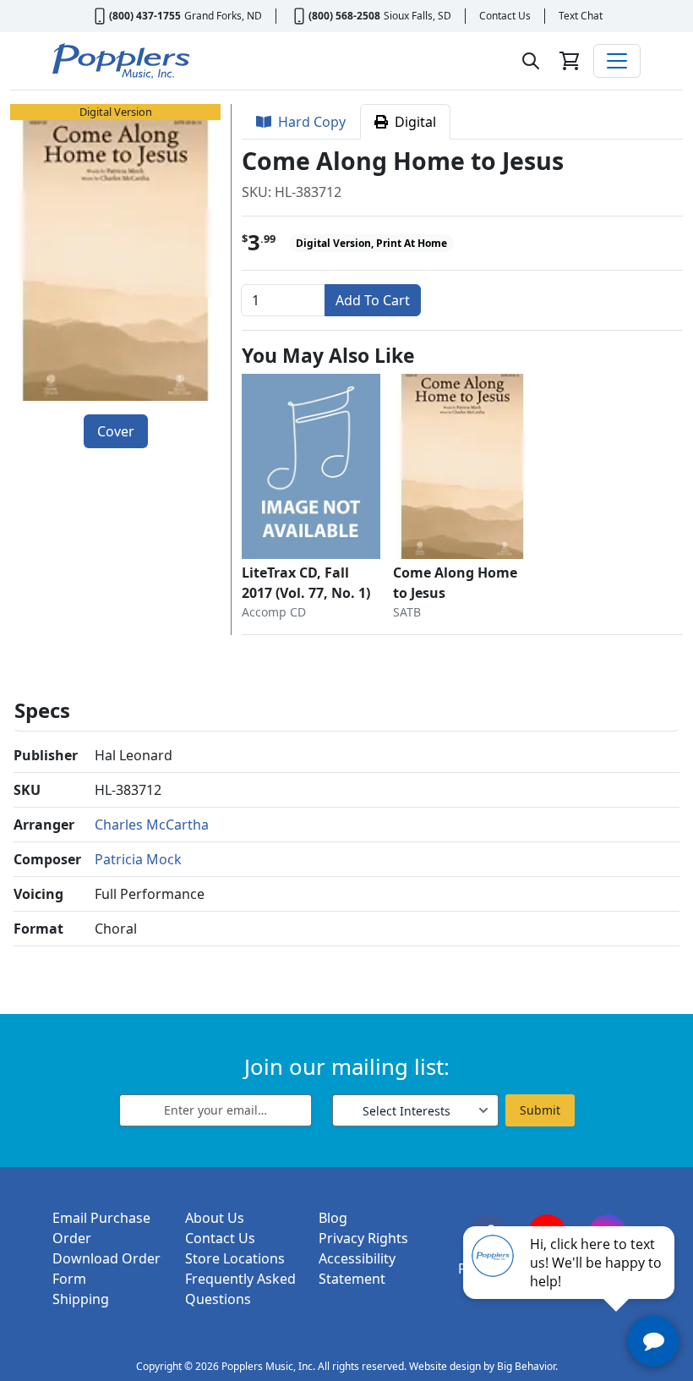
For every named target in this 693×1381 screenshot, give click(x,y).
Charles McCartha (152, 824)
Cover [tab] (115, 431)
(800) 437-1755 (145, 15)
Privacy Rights (363, 1238)
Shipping (80, 1299)
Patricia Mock (138, 859)
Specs (42, 710)
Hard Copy (308, 121)
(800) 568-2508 (344, 15)
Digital (412, 121)
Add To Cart (373, 300)
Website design (445, 1366)
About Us (214, 1217)
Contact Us (505, 15)
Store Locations (235, 1258)
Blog (333, 1217)
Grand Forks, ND (223, 15)
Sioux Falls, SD (417, 15)
